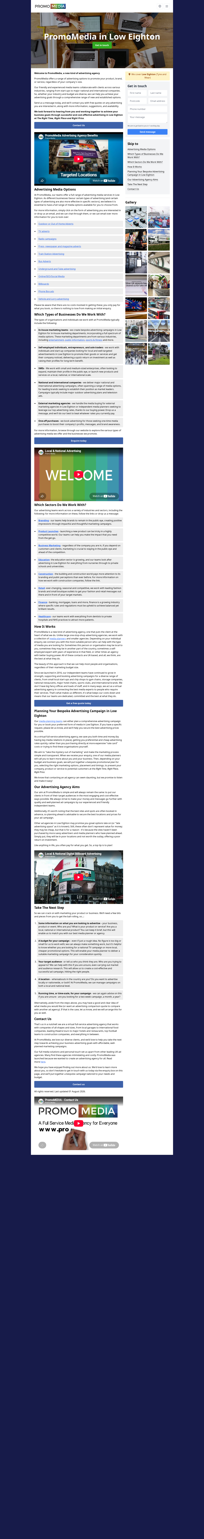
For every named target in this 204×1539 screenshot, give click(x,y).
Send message (147, 132)
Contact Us (79, 125)
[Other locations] (160, 6)
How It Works (135, 166)
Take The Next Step (138, 184)
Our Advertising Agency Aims (143, 179)
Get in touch (102, 45)
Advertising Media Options (142, 149)
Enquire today (78, 440)
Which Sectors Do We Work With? (145, 162)
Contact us (79, 1084)
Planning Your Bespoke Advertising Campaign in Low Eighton (146, 173)
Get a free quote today (78, 703)
